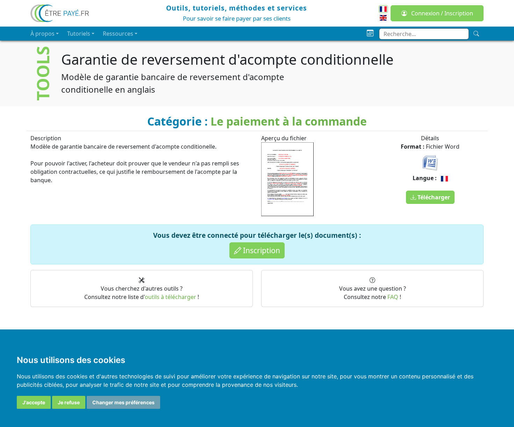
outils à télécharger (170, 297)
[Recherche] (476, 33)
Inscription (260, 250)
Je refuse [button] (69, 402)
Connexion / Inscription (441, 13)
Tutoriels (78, 33)
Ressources (118, 33)
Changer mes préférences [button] (123, 402)
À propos (42, 33)
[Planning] (370, 33)
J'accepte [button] (33, 402)
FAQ (392, 297)
